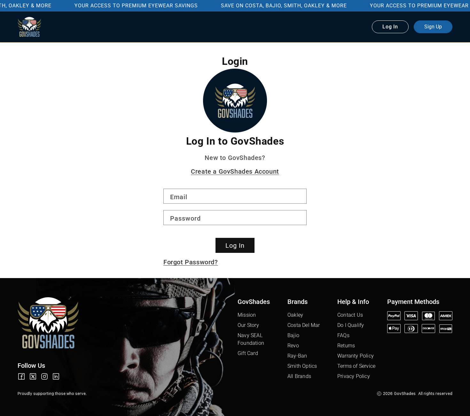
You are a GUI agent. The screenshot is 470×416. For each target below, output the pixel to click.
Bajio (293, 335)
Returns (346, 346)
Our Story (248, 325)
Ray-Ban (297, 356)
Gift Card (248, 353)
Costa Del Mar (303, 325)
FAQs (343, 335)
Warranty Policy (355, 356)
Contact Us (350, 315)
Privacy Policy (353, 376)
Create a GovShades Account (235, 171)
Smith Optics (302, 366)
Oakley (295, 315)
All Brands (299, 376)
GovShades (405, 393)
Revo (293, 346)
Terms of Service (356, 366)
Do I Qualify (350, 325)
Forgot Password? (190, 262)
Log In (235, 245)
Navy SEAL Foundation (251, 339)
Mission (247, 315)
